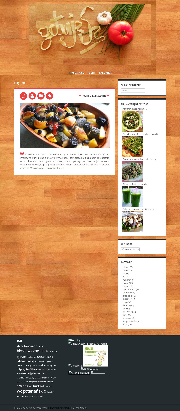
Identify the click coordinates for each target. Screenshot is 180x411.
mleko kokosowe (48, 369)
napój (125, 286)
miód (29, 369)
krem (37, 361)
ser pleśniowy (35, 382)
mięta (36, 369)
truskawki (39, 386)
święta (40, 396)
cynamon (53, 351)
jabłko (21, 361)
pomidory (44, 377)
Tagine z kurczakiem (93, 96)
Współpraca (105, 73)
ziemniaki (50, 392)
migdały (21, 369)
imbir (50, 356)
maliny (28, 365)
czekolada (32, 357)
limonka (50, 361)
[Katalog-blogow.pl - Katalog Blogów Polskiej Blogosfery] (79, 372)
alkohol (126, 267)
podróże (127, 292)
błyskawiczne (28, 350)
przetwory (127, 299)
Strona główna (76, 73)
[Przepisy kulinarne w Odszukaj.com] (87, 343)
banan (41, 346)
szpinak (22, 386)
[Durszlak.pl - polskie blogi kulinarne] (75, 365)
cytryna (21, 357)
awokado (31, 346)
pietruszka (37, 373)
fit (124, 273)
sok (51, 382)
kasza (125, 276)
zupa (125, 324)
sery (125, 308)
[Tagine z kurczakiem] (65, 104)
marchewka (38, 365)
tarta (125, 315)
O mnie (91, 73)
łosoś (25, 396)
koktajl (29, 361)
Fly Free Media (78, 407)
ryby (125, 302)
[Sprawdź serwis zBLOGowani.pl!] (90, 369)
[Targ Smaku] (98, 372)
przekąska (127, 295)
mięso (126, 283)
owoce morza (129, 289)
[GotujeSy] (90, 63)
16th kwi (23, 95)
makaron (127, 280)
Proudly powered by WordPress (30, 407)
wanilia (48, 386)
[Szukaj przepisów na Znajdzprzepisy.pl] (74, 340)
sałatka (126, 305)
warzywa (127, 318)
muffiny (19, 374)
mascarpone (50, 365)
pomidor (36, 378)
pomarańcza (25, 377)
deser (125, 270)
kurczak (43, 362)
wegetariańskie (130, 321)
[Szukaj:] (133, 90)
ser (27, 381)
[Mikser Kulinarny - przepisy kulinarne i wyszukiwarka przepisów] (95, 365)
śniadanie (127, 311)
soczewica (45, 382)
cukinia (44, 351)
